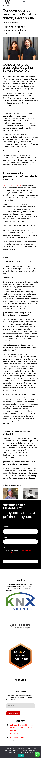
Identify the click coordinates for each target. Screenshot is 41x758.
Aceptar (21, 755)
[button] (4, 493)
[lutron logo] (20, 613)
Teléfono (6, 537)
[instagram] (10, 740)
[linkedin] (13, 740)
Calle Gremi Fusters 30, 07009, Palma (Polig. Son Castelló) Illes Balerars (21, 727)
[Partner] (20, 593)
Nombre (6, 527)
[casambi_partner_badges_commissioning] (20, 643)
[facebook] (7, 740)
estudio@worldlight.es (18, 737)
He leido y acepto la (18, 551)
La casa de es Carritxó (12, 185)
